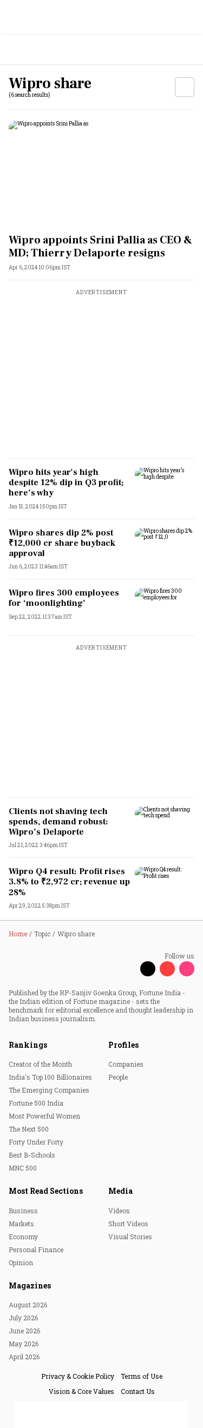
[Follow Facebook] (128, 968)
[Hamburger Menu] (187, 50)
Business (23, 1210)
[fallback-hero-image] (101, 173)
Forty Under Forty (36, 1142)
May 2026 (23, 1343)
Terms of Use (141, 1376)
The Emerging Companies (49, 1090)
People (118, 1077)
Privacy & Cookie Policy (77, 1376)
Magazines (30, 1285)
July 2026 (23, 1317)
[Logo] (33, 50)
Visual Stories (130, 1236)
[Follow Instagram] (186, 968)
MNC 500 (23, 1167)
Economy (23, 1236)
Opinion (21, 1262)
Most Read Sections (46, 1191)
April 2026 (24, 1356)
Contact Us (138, 1391)
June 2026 (24, 1330)
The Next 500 (29, 1129)
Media (120, 1191)
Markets (21, 1223)
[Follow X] (147, 968)
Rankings (28, 1045)
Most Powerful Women (44, 1116)
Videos (119, 1210)
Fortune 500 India (36, 1103)
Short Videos (128, 1223)
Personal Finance (36, 1249)
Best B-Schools (32, 1155)
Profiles (123, 1045)
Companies (125, 1064)
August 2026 (28, 1304)
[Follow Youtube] (167, 968)
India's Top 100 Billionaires (50, 1077)
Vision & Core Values (81, 1391)
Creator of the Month (40, 1064)
